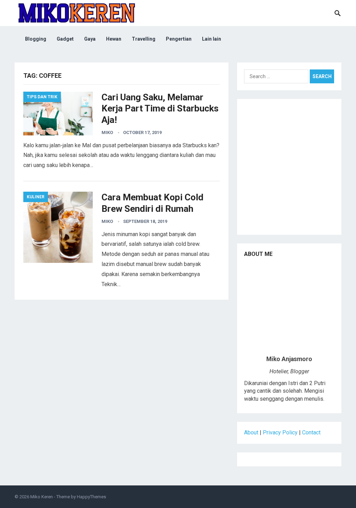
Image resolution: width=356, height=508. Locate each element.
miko (107, 132)
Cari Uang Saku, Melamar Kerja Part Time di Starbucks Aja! (160, 108)
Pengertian (179, 39)
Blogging (35, 39)
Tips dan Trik (42, 96)
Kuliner (35, 196)
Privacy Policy (280, 432)
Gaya (90, 39)
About (251, 432)
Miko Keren (41, 496)
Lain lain (211, 39)
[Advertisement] (289, 169)
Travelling (143, 39)
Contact (311, 432)
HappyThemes (91, 496)
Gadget (65, 39)
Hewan (113, 39)
